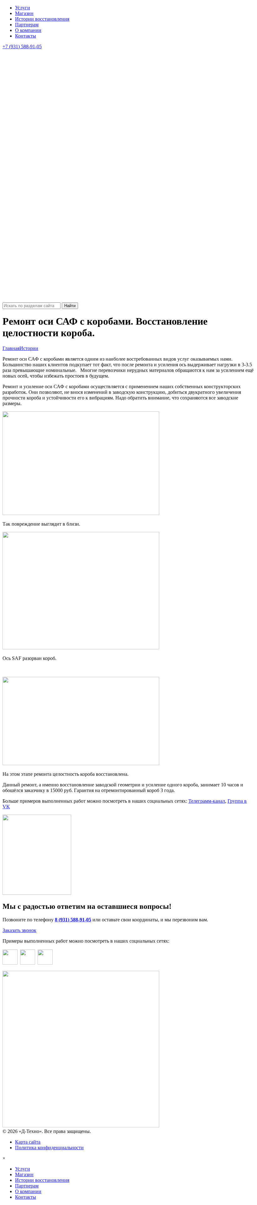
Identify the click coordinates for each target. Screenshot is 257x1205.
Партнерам (27, 24)
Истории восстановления (42, 19)
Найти (70, 305)
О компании (28, 30)
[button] (128, 175)
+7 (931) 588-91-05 (22, 46)
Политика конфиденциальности (49, 1147)
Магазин (24, 13)
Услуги (22, 7)
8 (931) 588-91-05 (73, 919)
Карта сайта (27, 1142)
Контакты (25, 36)
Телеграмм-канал (206, 801)
